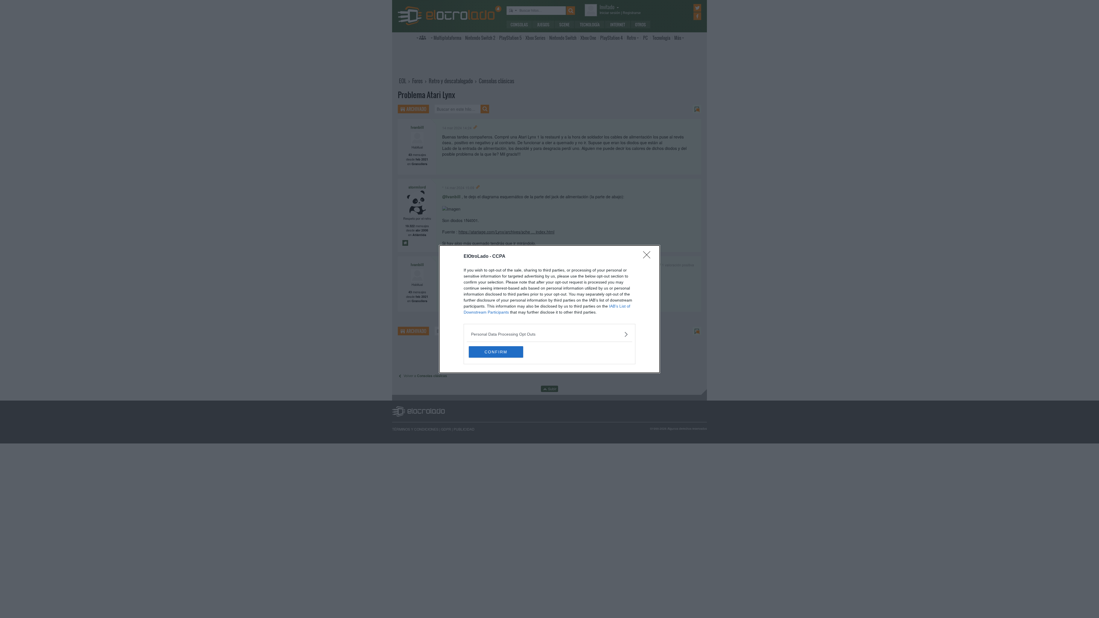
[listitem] (549, 334)
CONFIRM (496, 352)
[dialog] (549, 309)
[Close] (648, 256)
